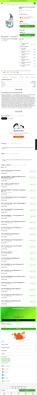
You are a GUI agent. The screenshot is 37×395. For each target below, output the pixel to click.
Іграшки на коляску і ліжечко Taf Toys (27, 5)
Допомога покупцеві (5, 347)
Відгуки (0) (4, 118)
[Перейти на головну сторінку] (1, 5)
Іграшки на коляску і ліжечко (17, 5)
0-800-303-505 (5, 358)
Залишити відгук (19, 136)
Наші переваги (4, 350)
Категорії (3, 353)
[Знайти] (35, 3)
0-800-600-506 (5, 360)
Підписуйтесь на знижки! (6, 323)
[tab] (5, 77)
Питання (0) (11, 118)
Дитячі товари (4, 5)
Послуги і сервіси (4, 344)
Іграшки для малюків (10, 5)
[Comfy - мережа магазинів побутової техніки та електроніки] (2, 3)
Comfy (2, 341)
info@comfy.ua (5, 363)
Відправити (18, 328)
